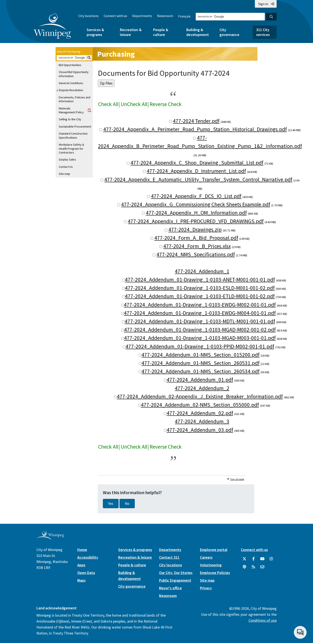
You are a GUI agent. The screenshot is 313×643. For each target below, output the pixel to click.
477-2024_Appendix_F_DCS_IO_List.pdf (196, 196)
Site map (64, 174)
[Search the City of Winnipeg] (271, 16)
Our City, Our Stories (175, 572)
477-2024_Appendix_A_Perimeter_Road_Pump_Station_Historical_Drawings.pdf (195, 129)
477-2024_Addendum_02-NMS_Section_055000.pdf (200, 404)
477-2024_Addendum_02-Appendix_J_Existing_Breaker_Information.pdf (200, 396)
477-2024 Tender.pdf (196, 121)
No (127, 503)
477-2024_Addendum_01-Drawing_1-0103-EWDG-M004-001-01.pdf (200, 313)
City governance (229, 32)
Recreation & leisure (131, 32)
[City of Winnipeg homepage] (50, 538)
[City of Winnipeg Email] (262, 567)
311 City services (263, 32)
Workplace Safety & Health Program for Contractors (71, 148)
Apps (81, 565)
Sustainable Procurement (75, 126)
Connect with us (115, 16)
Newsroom (165, 16)
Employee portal (213, 549)
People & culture (160, 32)
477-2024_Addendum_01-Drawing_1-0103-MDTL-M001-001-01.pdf (200, 321)
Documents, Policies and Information (74, 99)
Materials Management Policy (71, 110)
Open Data (86, 572)
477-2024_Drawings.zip (195, 229)
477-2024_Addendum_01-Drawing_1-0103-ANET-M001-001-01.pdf (200, 279)
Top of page (237, 479)
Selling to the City (70, 119)
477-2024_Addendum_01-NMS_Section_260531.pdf (201, 363)
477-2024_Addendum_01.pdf (200, 379)
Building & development (197, 32)
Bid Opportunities (70, 65)
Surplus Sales (67, 159)
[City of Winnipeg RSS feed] (253, 567)
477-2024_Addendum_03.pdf (200, 429)
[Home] (52, 26)
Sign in (263, 4)
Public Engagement (175, 580)
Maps (81, 580)
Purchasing (116, 54)
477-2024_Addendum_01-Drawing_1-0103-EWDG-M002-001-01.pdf (200, 304)
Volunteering (211, 565)
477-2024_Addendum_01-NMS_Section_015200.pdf (201, 354)
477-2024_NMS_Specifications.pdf (195, 254)
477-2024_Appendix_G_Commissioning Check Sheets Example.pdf (195, 204)
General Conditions (71, 83)
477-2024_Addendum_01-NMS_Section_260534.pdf (201, 371)
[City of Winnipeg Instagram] (271, 559)
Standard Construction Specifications (73, 135)
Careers (206, 557)
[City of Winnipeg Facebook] (253, 559)
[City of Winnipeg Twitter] (244, 559)
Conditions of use (262, 620)
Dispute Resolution (71, 90)
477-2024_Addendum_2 (202, 388)
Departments (142, 16)
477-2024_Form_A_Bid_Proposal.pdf (196, 237)
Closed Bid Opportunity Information (74, 74)
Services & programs (95, 32)
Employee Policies (215, 572)
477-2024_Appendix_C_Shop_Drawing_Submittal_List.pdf (197, 162)
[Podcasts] (244, 567)
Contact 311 (169, 557)
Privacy (206, 588)
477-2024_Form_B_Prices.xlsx (197, 246)
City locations (88, 16)
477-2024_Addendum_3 (202, 421)
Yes (110, 503)
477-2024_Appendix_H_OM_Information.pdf (196, 212)
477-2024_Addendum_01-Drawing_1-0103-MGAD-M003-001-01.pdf (200, 337)
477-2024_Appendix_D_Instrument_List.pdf (196, 171)
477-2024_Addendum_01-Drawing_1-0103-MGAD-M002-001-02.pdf (200, 329)
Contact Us (66, 167)
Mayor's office (170, 588)
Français (184, 16)
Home (82, 549)
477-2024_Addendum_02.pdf (200, 413)
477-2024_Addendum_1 (202, 271)
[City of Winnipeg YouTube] (262, 559)
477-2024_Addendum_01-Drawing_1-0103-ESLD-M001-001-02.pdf (200, 287)
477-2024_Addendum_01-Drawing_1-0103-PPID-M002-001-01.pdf (200, 346)
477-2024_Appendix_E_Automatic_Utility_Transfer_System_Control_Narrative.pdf (198, 179)
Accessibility (87, 557)
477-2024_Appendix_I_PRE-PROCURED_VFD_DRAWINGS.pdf (196, 221)
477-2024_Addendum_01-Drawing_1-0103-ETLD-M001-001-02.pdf (200, 296)
